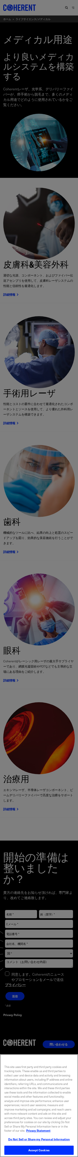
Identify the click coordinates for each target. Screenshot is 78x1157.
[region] (39, 1105)
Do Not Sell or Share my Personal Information (39, 1139)
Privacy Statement (38, 1130)
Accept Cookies (39, 1150)
